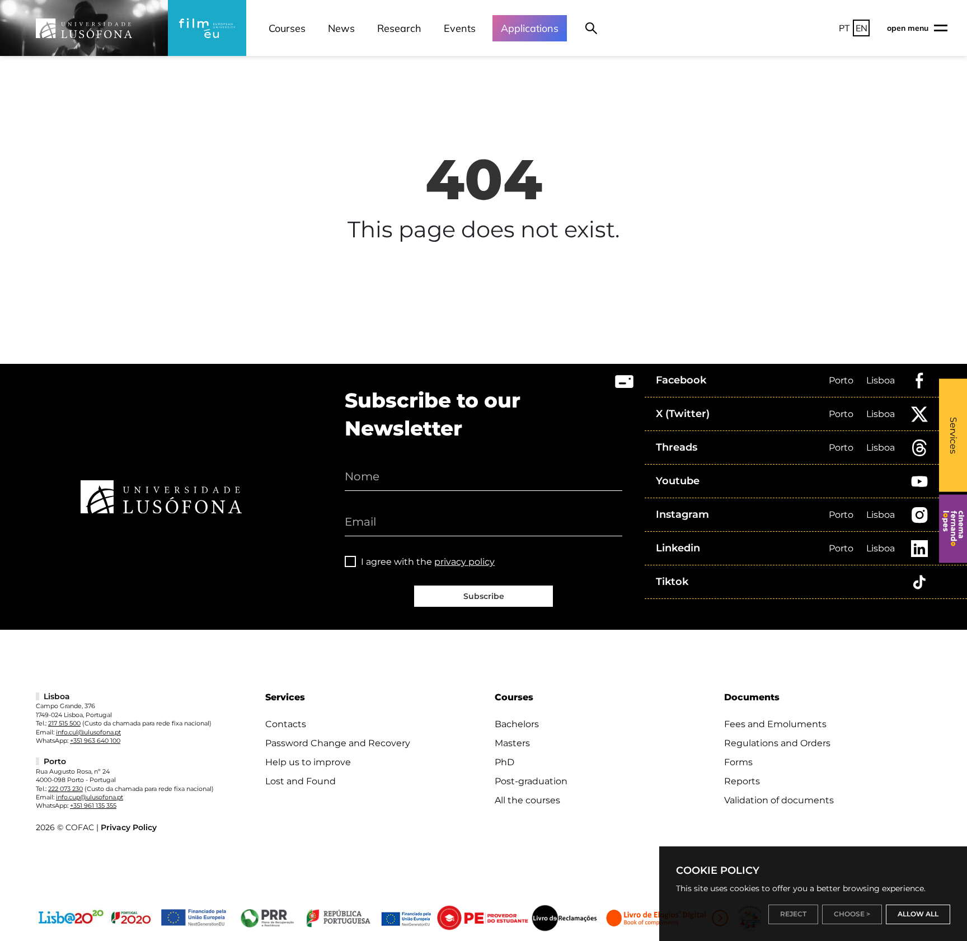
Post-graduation (531, 781)
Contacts (285, 724)
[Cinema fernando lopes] (953, 528)
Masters (512, 743)
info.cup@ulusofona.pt (89, 797)
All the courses (527, 800)
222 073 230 (65, 789)
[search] (591, 28)
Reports (742, 781)
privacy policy (464, 561)
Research (399, 28)
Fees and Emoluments (775, 724)
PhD (504, 762)
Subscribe (483, 596)
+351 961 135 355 (93, 805)
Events (460, 28)
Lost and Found (300, 781)
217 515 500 (64, 723)
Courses (287, 28)
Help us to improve (308, 762)
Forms (738, 762)
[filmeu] (207, 28)
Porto (841, 380)
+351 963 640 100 (95, 741)
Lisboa (880, 380)
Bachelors (517, 724)
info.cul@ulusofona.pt (88, 732)
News (341, 28)
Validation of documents (779, 800)
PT (844, 28)
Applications (529, 28)
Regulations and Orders (777, 743)
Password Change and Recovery (337, 743)
